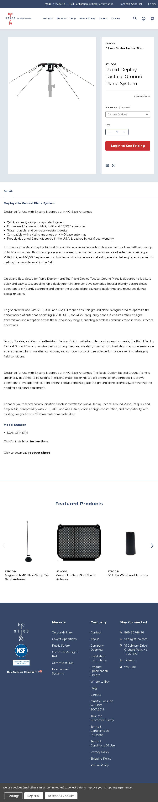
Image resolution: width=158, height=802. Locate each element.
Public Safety (61, 645)
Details (8, 191)
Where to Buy (87, 18)
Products (48, 18)
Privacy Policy (100, 752)
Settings (13, 796)
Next (153, 548)
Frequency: (117, 107)
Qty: (107, 124)
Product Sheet (39, 452)
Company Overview (97, 647)
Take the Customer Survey (102, 718)
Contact (115, 18)
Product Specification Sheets (99, 671)
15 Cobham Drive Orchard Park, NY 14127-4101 (135, 649)
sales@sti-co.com (136, 639)
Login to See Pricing (128, 146)
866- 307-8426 (134, 632)
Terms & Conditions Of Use (103, 743)
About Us (62, 18)
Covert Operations (64, 639)
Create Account (131, 4)
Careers (103, 18)
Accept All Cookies (61, 796)
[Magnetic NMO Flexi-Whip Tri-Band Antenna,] (27, 542)
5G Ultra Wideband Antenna (128, 575)
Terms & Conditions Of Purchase (100, 731)
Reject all (33, 796)
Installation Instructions (99, 658)
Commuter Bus (62, 663)
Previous (5, 548)
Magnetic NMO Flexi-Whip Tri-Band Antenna (27, 577)
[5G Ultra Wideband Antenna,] (130, 542)
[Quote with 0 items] (152, 18)
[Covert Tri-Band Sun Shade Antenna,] (79, 542)
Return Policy (100, 765)
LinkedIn (130, 660)
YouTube (130, 667)
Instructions (39, 441)
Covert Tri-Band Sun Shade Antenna (75, 577)
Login (152, 4)
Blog (73, 18)
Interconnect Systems (61, 671)
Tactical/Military (62, 632)
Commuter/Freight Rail (64, 654)
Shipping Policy (101, 758)
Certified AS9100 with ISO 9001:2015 (102, 705)
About (95, 639)
